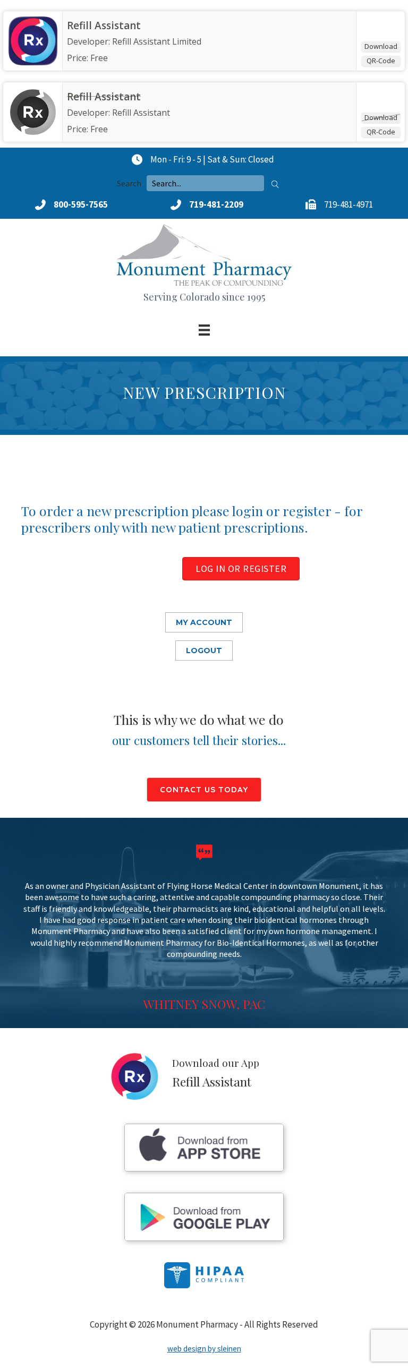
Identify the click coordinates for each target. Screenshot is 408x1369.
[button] (274, 183)
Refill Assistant (104, 25)
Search (129, 183)
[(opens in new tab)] (204, 1168)
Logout (204, 650)
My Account (204, 622)
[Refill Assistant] (32, 62)
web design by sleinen (204, 1349)
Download (380, 46)
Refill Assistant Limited (156, 41)
